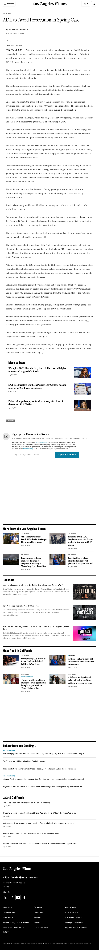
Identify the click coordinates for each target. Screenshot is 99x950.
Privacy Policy (28, 449)
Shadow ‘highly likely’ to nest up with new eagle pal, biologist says (31, 833)
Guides (37, 922)
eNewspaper (8, 907)
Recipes (37, 917)
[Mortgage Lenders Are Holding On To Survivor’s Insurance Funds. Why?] (84, 592)
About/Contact (71, 907)
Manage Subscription (74, 922)
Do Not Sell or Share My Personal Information (77, 943)
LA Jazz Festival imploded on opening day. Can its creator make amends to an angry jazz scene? (43, 779)
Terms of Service (41, 442)
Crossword (38, 907)
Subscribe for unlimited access (14, 883)
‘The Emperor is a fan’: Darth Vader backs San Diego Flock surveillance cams (34, 539)
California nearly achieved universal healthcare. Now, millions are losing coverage (80, 680)
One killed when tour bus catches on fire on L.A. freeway (26, 803)
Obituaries (38, 912)
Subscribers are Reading (18, 745)
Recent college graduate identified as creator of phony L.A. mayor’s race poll (80, 561)
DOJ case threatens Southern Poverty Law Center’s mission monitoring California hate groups (37, 386)
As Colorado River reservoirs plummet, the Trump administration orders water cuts (38, 823)
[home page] (49, 3)
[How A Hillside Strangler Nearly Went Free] (84, 612)
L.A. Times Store (41, 928)
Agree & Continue (67, 455)
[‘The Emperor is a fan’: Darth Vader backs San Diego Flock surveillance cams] (11, 538)
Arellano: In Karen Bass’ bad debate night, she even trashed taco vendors (81, 661)
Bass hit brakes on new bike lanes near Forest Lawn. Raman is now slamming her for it (40, 844)
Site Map (6, 887)
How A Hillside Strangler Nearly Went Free (21, 606)
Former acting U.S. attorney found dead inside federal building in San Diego (33, 661)
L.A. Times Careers (73, 917)
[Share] (8, 40)
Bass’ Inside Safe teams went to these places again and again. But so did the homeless (39, 769)
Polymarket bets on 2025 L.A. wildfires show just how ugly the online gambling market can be (42, 787)
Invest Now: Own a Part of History (13, 930)
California (7, 13)
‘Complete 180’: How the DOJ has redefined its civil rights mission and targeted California (37, 370)
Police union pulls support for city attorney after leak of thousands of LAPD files (35, 403)
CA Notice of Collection (55, 943)
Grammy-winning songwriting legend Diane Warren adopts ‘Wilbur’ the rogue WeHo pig (39, 813)
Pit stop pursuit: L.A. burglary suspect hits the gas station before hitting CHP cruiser (80, 541)
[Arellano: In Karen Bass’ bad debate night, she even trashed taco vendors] (57, 660)
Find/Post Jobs (9, 912)
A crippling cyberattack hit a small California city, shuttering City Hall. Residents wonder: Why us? (44, 754)
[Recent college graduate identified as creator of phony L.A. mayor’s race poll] (57, 559)
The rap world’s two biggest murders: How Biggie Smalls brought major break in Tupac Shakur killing (33, 684)
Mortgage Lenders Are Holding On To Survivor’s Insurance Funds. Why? (33, 585)
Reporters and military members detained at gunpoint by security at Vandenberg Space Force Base (33, 562)
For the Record (71, 912)
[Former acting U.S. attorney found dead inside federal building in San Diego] (11, 660)
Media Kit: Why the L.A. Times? (16, 922)
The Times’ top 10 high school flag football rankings (24, 761)
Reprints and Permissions (76, 928)
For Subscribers (27, 677)
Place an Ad (8, 917)
